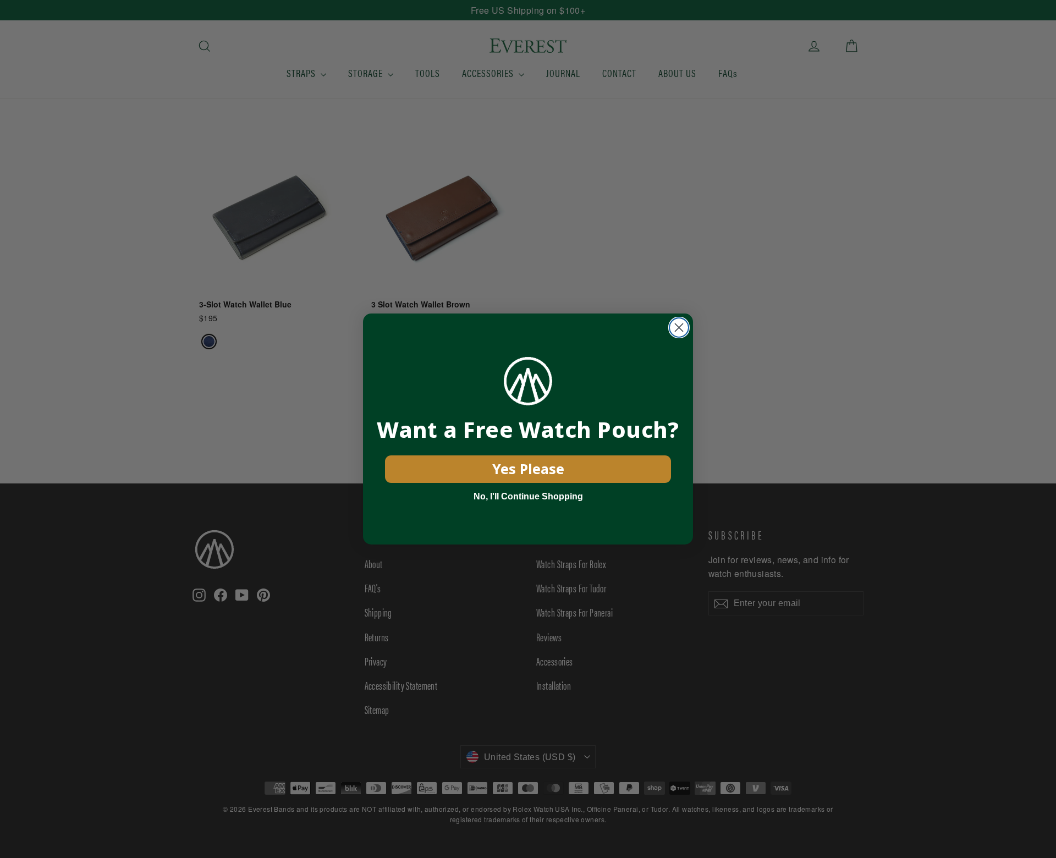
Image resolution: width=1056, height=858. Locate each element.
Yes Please (528, 468)
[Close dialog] (679, 327)
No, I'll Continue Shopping (528, 496)
